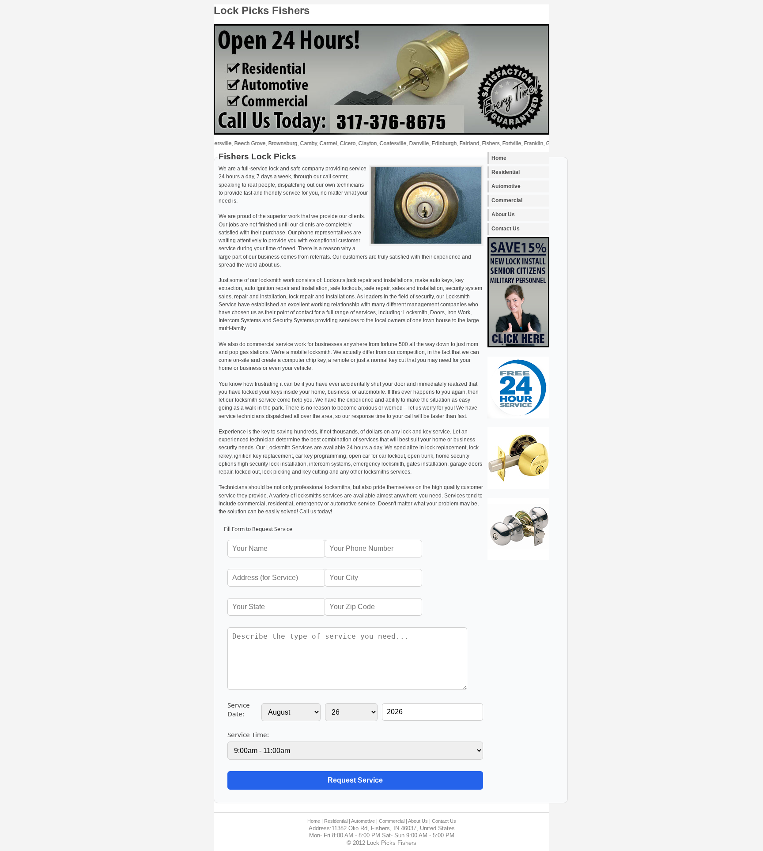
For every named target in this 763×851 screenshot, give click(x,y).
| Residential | (335, 821)
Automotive (506, 186)
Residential (505, 172)
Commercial (506, 200)
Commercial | (393, 821)
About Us (503, 214)
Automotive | (364, 821)
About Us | (419, 821)
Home (498, 158)
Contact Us (505, 229)
